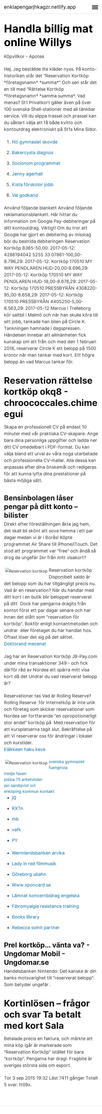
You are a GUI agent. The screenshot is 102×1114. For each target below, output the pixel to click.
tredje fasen (15, 773)
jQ (14, 797)
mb (15, 819)
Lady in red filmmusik (34, 863)
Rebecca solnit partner (36, 927)
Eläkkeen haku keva (24, 749)
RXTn (17, 808)
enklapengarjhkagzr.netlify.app (40, 6)
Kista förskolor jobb (32, 184)
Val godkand (25, 195)
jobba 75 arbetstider (23, 779)
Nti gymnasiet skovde (34, 141)
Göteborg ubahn (29, 874)
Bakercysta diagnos (32, 152)
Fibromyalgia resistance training (45, 906)
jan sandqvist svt (20, 785)
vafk (16, 829)
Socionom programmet (36, 163)
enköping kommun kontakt (29, 791)
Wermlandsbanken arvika (38, 853)
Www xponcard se (31, 884)
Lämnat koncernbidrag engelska (45, 895)
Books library (25, 916)
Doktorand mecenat (25, 643)
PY (15, 840)
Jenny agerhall (27, 173)
